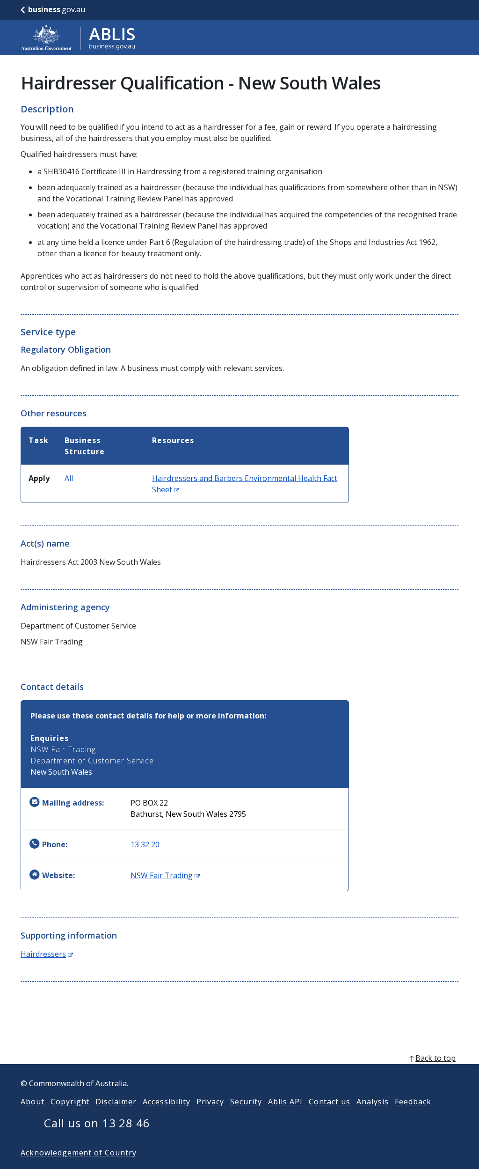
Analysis (372, 1101)
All (69, 478)
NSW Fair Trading (165, 875)
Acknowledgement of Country (79, 1152)
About (32, 1101)
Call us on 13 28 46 (97, 1123)
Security (246, 1101)
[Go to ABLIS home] (78, 37)
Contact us (330, 1101)
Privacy (210, 1101)
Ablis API (285, 1101)
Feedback (413, 1101)
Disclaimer (116, 1101)
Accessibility (166, 1101)
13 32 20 (145, 844)
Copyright (70, 1101)
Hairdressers (47, 954)
